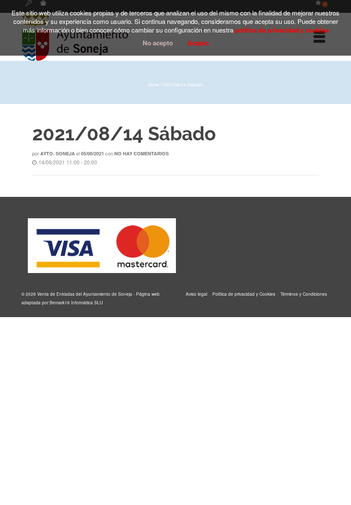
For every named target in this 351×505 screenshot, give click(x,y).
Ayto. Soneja (57, 153)
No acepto (158, 43)
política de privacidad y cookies (282, 30)
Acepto (198, 43)
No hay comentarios (141, 153)
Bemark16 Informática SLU (76, 303)
